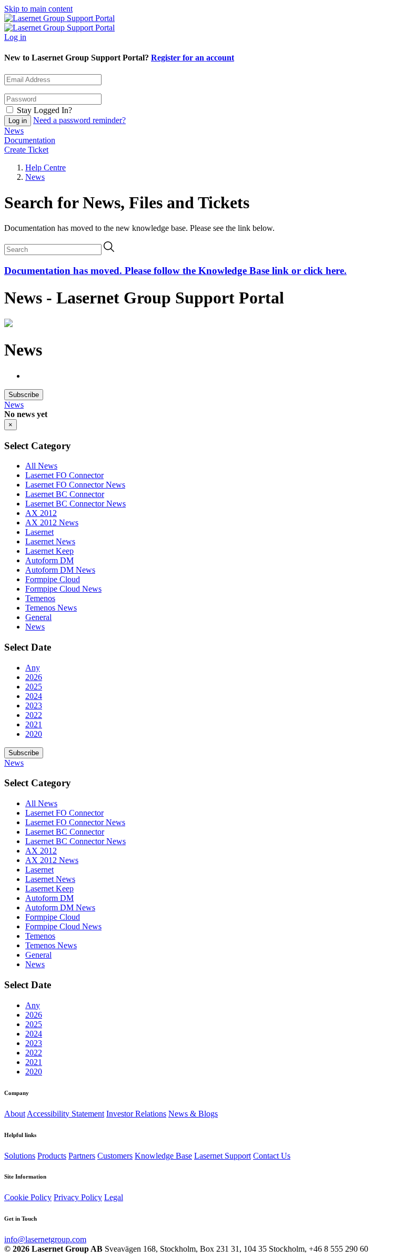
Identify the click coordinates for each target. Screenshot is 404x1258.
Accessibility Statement (65, 1113)
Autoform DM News (60, 569)
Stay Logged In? (44, 110)
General (38, 617)
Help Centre (45, 167)
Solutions (19, 1155)
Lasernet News (50, 541)
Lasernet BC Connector (64, 494)
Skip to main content (38, 8)
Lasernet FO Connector (64, 475)
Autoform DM (49, 560)
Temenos (40, 598)
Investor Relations (136, 1113)
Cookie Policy (28, 1197)
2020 (33, 733)
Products (51, 1155)
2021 (33, 724)
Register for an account (192, 57)
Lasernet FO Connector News (75, 484)
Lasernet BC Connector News (75, 503)
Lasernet (39, 531)
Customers (115, 1155)
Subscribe (23, 395)
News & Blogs (193, 1113)
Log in (15, 37)
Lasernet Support (222, 1155)
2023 (33, 705)
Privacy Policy (78, 1197)
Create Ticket (26, 149)
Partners (81, 1155)
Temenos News (51, 607)
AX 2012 (41, 513)
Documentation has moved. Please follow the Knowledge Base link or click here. (175, 270)
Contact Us (271, 1155)
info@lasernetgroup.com (45, 1239)
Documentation (29, 140)
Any (32, 667)
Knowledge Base (163, 1155)
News (14, 130)
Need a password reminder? (79, 120)
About (14, 1113)
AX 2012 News (51, 522)
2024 (33, 696)
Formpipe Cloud (52, 579)
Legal (113, 1197)
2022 (33, 715)
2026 (33, 677)
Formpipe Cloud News (63, 588)
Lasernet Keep (49, 550)
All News (41, 465)
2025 (33, 686)
